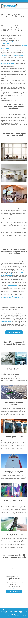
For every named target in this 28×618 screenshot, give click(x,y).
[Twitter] (18, 615)
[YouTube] (23, 615)
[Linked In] (20, 615)
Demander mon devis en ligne (14, 332)
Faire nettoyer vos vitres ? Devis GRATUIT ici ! (14, 1)
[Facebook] (15, 615)
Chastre (17, 53)
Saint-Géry (22, 55)
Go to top (8, 615)
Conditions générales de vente (10, 609)
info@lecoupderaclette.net (14, 588)
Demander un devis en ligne (14, 591)
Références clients (18, 611)
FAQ (11, 611)
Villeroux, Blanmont (16, 273)
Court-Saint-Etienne (12, 285)
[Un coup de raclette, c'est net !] (9, 5)
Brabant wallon (6, 43)
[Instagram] (25, 615)
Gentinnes (16, 55)
